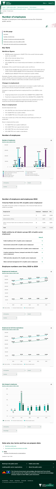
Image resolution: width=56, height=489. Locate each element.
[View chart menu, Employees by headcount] (51, 272)
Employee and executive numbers (36, 9)
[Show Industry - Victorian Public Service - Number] (8, 175)
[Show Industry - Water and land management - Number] (32, 175)
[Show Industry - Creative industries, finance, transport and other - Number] (13, 171)
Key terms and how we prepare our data (16, 448)
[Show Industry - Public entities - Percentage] (6, 420)
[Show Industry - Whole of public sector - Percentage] (29, 420)
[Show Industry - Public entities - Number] (29, 172)
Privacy (11, 480)
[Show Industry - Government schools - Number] (31, 171)
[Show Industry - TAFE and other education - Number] (32, 174)
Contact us (30, 480)
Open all (41, 237)
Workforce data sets (10, 446)
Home (3, 7)
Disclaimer (17, 480)
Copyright (23, 480)
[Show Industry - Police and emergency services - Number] (10, 172)
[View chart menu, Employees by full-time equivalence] (51, 328)
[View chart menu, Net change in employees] (51, 384)
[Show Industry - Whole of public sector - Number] (8, 176)
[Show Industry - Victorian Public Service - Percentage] (16, 420)
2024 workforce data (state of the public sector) (14, 9)
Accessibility (5, 480)
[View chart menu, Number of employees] (51, 140)
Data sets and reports (22, 7)
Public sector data (11, 7)
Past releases (33, 7)
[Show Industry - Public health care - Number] (7, 174)
